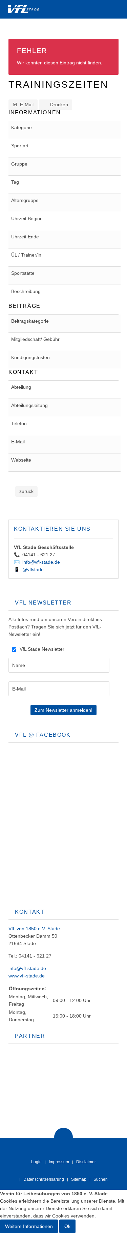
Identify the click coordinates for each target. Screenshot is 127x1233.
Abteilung (21, 387)
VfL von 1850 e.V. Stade (34, 928)
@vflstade (33, 569)
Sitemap (78, 1179)
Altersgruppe (25, 200)
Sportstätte (23, 273)
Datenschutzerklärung (43, 1179)
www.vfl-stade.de (26, 975)
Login (36, 1161)
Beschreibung (26, 291)
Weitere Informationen (29, 1226)
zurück (26, 491)
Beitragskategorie (30, 321)
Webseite (21, 460)
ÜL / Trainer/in (26, 255)
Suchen (100, 1179)
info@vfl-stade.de (41, 562)
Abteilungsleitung (29, 405)
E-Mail (26, 104)
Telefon (19, 423)
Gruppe (19, 164)
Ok (67, 1226)
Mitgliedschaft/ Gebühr (35, 339)
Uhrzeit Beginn (27, 218)
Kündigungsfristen (30, 357)
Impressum (59, 1161)
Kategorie (21, 127)
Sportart (19, 145)
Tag (15, 182)
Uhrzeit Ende (25, 236)
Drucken (58, 104)
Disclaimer (86, 1161)
